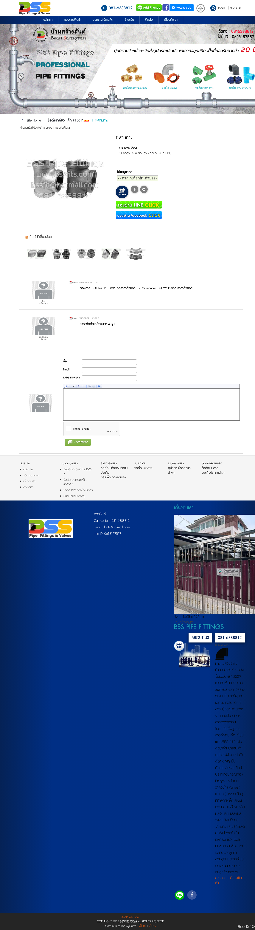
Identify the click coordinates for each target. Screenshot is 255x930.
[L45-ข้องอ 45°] (112, 254)
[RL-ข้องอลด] (37, 254)
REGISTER (236, 8)
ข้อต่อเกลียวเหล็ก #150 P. (66, 120)
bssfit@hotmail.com (116, 527)
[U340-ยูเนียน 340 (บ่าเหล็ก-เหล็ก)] (87, 254)
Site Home (34, 120)
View (152, 925)
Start (142, 925)
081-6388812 (121, 8)
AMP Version (130, 917)
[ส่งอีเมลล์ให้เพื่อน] (144, 189)
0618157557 (112, 533)
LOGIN (222, 8)
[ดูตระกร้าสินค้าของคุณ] (200, 8)
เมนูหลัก (25, 463)
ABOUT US (200, 638)
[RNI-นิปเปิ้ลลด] (62, 254)
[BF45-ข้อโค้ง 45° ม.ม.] (137, 254)
